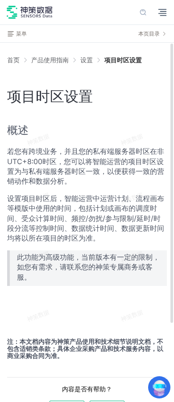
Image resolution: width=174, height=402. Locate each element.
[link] (50, 60)
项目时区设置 (123, 60)
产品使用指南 (50, 60)
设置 (86, 60)
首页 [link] (13, 60)
